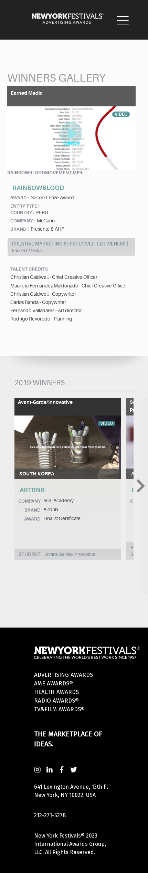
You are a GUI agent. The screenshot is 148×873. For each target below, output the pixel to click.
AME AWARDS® (53, 683)
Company (29, 501)
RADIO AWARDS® (56, 700)
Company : (22, 220)
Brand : (19, 229)
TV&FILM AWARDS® (59, 709)
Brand (32, 510)
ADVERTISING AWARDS (63, 675)
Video (106, 423)
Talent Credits (29, 269)
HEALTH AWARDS (56, 692)
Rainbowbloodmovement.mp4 (44, 172)
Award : (19, 197)
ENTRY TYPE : (24, 206)
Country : (22, 212)
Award (32, 519)
